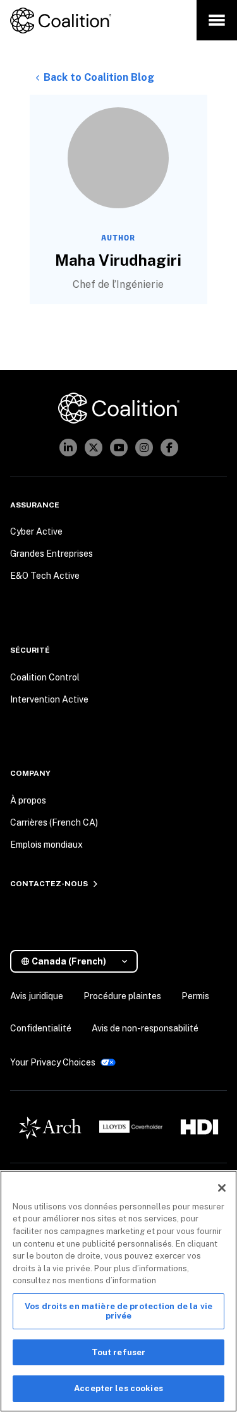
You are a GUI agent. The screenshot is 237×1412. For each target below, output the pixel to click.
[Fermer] (222, 1188)
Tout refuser (119, 1352)
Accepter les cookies (118, 1388)
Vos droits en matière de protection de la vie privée (118, 1311)
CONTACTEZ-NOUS (49, 883)
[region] (118, 1291)
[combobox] (79, 961)
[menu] (217, 20)
